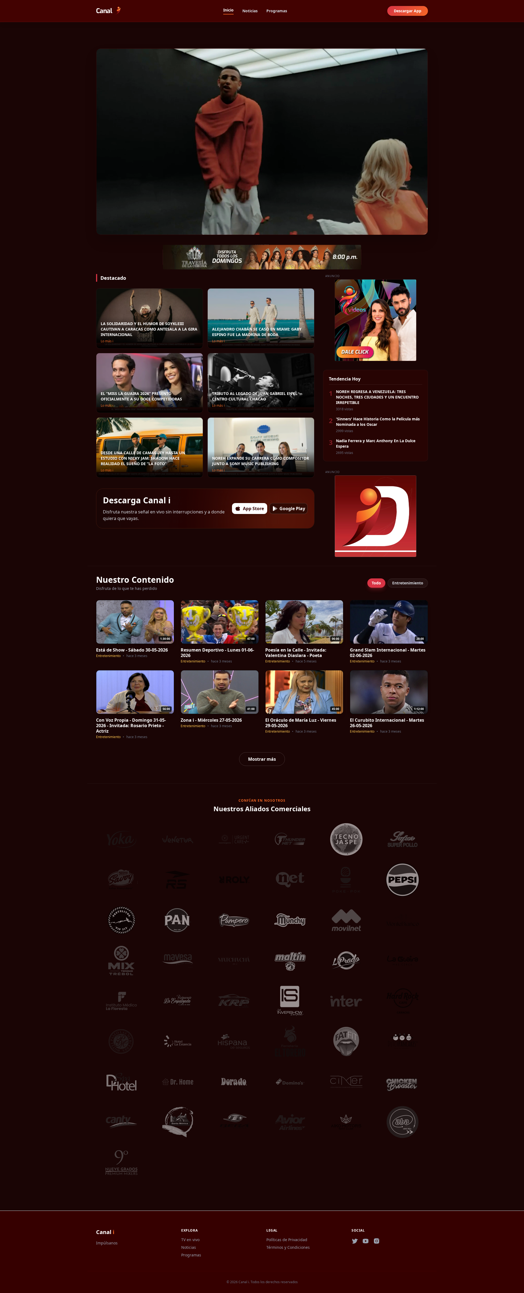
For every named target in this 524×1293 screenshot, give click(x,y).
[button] (101, 229)
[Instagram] (376, 1241)
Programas (276, 10)
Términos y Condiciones (288, 1247)
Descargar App (407, 10)
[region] (262, 142)
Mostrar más (262, 759)
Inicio (228, 10)
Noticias (250, 10)
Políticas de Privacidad (286, 1239)
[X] (355, 1241)
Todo (376, 582)
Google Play (292, 509)
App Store (253, 509)
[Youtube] (365, 1241)
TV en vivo (190, 1239)
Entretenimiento (407, 582)
